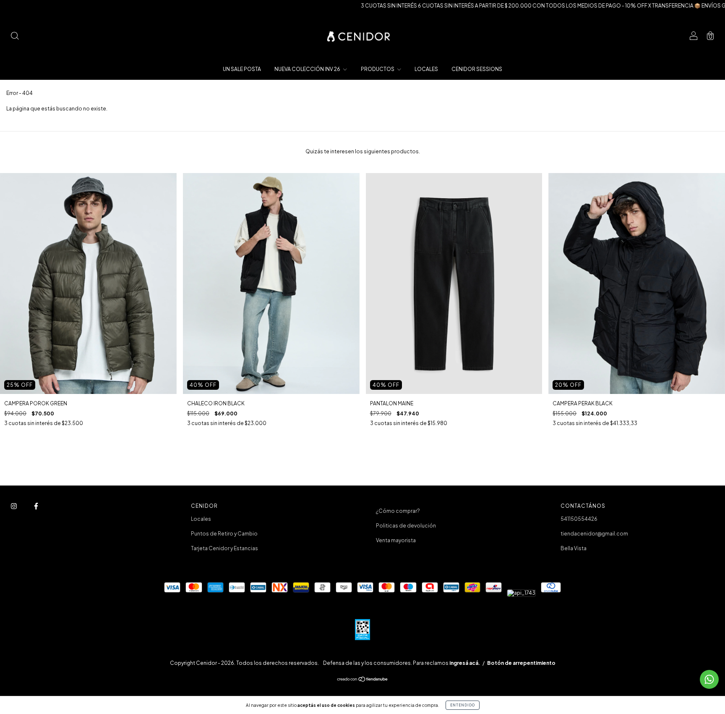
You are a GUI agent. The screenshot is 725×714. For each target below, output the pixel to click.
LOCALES (426, 69)
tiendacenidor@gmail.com (594, 533)
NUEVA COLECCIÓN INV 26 (307, 69)
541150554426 (579, 519)
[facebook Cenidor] (36, 506)
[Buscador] (14, 37)
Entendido (462, 705)
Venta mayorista (396, 540)
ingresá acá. (464, 663)
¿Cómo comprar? (398, 511)
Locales (201, 519)
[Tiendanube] (362, 680)
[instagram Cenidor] (14, 506)
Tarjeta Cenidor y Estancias (224, 548)
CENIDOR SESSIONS (476, 69)
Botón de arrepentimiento (521, 663)
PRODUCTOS (378, 69)
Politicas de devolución (406, 525)
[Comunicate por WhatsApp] (709, 679)
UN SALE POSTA (242, 69)
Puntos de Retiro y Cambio (224, 533)
